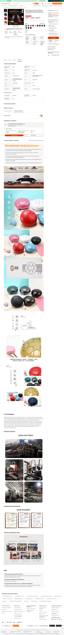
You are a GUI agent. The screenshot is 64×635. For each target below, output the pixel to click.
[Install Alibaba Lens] (63, 631)
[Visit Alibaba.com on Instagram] (57, 619)
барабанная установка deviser (7, 598)
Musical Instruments (13, 7)
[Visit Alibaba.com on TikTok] (61, 619)
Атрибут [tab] (5, 59)
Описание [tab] (20, 59)
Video (17, 26)
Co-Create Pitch (4, 609)
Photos (14, 26)
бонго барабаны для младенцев (7, 596)
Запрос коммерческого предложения (30, 611)
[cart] (45, 3)
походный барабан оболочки (18, 598)
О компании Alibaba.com (6, 605)
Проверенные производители (31, 608)
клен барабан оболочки (29, 598)
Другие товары (33, 135)
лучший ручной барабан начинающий (45, 601)
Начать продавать (54, 609)
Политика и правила (17, 618)
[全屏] (42, 187)
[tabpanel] (24, 115)
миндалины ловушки (34, 601)
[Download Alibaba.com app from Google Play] (59, 626)
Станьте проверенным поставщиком (55, 613)
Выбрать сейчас (42, 23)
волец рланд (26, 601)
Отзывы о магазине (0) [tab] (18, 110)
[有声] (41, 187)
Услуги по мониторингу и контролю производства (18, 616)
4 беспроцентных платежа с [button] (52, 48)
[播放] (5, 187)
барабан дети (5, 601)
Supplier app (31, 625)
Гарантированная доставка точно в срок (19, 611)
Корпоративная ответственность (7, 611)
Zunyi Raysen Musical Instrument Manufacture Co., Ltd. (15, 28)
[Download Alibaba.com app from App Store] (52, 626)
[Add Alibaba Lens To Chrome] (16, 626)
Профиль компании (14, 135)
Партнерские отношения (55, 615)
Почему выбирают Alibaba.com (6, 607)
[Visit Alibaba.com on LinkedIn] (54, 619)
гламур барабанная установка (39, 598)
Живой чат (40, 610)
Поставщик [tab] (14, 59)
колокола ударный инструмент (19, 596)
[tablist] (13, 60)
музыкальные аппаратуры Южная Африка (15, 601)
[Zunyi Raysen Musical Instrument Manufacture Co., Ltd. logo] (5, 29)
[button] (33, 3)
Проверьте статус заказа (55, 611)
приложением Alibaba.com (44, 625)
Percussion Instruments (20, 7)
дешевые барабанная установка (51, 598)
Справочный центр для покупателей (42, 608)
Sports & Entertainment (7, 7)
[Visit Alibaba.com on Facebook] (52, 619)
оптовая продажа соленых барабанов (32, 596)
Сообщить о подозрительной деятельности (37, 140)
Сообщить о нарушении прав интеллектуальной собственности (43, 616)
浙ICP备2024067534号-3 (56, 633)
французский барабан (57, 596)
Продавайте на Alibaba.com (56, 607)
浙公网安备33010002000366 (47, 633)
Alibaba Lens (7, 625)
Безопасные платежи (17, 607)
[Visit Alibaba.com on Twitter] (55, 619)
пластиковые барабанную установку (46, 596)
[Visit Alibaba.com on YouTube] (59, 619)
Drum (24, 7)
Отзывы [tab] (9, 59)
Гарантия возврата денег (18, 609)
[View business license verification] (40, 633)
